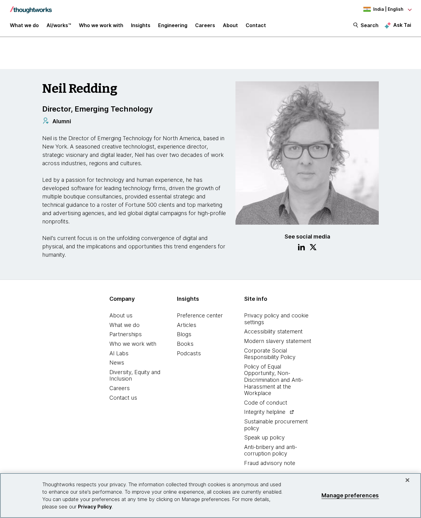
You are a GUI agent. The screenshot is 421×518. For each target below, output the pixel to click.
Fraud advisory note (269, 463)
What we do (124, 325)
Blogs (184, 334)
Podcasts (189, 353)
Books (185, 344)
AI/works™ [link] (59, 25)
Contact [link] (256, 25)
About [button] (230, 25)
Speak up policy (264, 437)
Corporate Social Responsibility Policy (270, 354)
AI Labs (119, 353)
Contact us (123, 397)
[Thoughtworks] (31, 7)
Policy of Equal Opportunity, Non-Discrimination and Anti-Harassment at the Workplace (273, 379)
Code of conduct (265, 402)
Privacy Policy (95, 507)
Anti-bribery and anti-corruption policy (270, 450)
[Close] (407, 480)
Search (369, 25)
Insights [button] (140, 25)
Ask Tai (402, 25)
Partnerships (125, 334)
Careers (119, 388)
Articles (186, 325)
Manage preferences (350, 495)
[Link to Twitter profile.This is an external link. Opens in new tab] (313, 248)
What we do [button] (24, 25)
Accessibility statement (273, 331)
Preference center (200, 315)
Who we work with (132, 344)
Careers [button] (205, 25)
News (116, 362)
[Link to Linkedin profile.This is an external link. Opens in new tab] (301, 248)
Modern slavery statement (277, 341)
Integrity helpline (264, 412)
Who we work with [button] (101, 25)
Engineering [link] (172, 25)
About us (121, 315)
